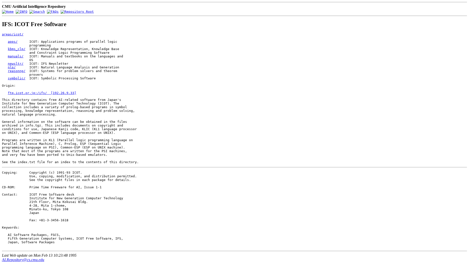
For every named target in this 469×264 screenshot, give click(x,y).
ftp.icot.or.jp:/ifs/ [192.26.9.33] (42, 93)
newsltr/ (15, 63)
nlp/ (12, 67)
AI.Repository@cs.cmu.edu (23, 260)
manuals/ (15, 56)
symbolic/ (16, 78)
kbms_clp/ (16, 49)
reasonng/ (16, 71)
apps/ (13, 41)
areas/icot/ (12, 34)
